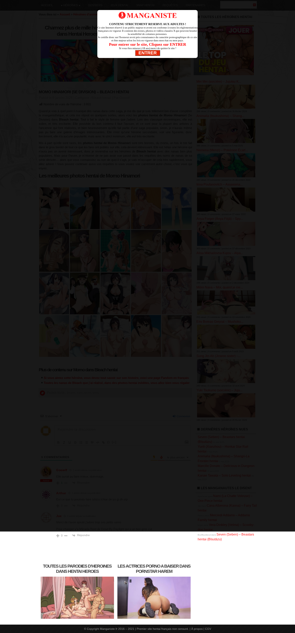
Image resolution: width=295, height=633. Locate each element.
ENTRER (147, 52)
